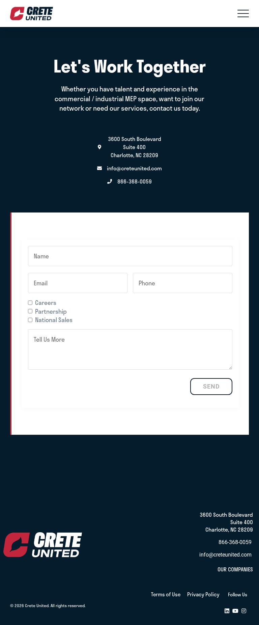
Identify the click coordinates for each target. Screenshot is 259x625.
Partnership (51, 311)
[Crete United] (31, 13)
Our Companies (235, 569)
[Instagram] (243, 611)
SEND (211, 386)
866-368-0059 (235, 542)
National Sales (54, 320)
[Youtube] (235, 611)
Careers (45, 303)
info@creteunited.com (225, 554)
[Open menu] (243, 13)
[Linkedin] (227, 611)
